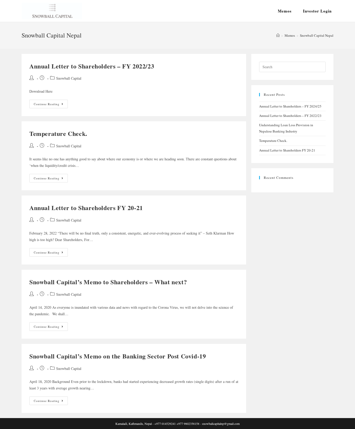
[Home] (278, 35)
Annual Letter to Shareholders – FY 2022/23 (91, 66)
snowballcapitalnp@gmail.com (221, 423)
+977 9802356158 (187, 423)
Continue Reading (51, 105)
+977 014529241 (165, 423)
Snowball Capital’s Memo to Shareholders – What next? (108, 281)
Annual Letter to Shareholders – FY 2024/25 (290, 106)
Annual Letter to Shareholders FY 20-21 (86, 207)
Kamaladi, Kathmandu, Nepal (133, 423)
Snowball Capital (68, 78)
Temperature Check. (58, 133)
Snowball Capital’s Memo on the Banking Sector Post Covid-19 (117, 356)
